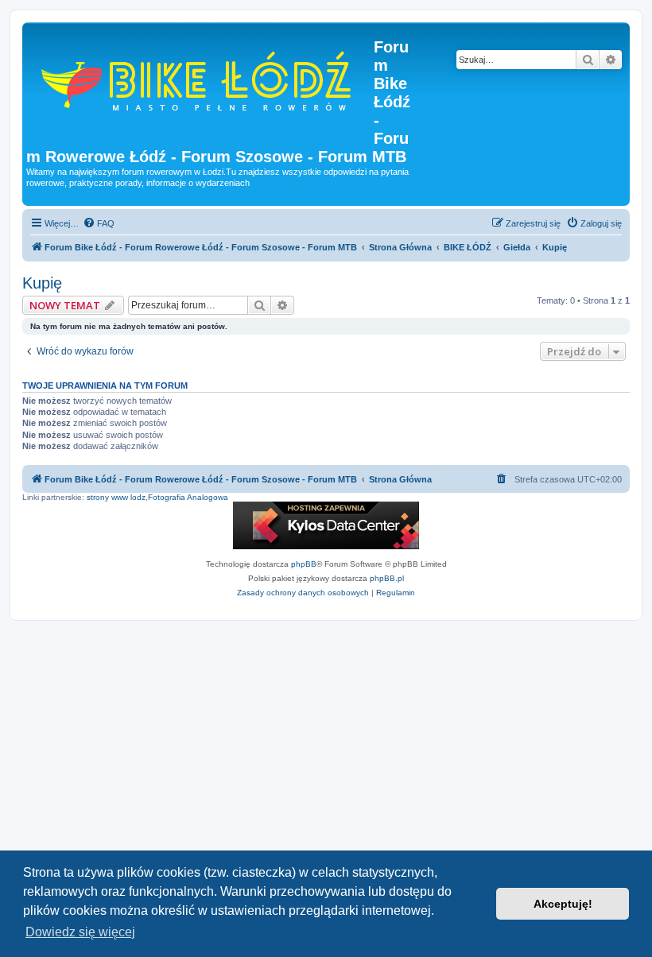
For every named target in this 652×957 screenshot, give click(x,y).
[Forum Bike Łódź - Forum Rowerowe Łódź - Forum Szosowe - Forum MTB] (200, 79)
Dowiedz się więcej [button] (80, 932)
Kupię (42, 283)
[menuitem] (98, 223)
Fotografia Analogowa (188, 497)
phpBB (303, 564)
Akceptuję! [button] (563, 903)
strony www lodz (116, 497)
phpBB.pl (387, 578)
